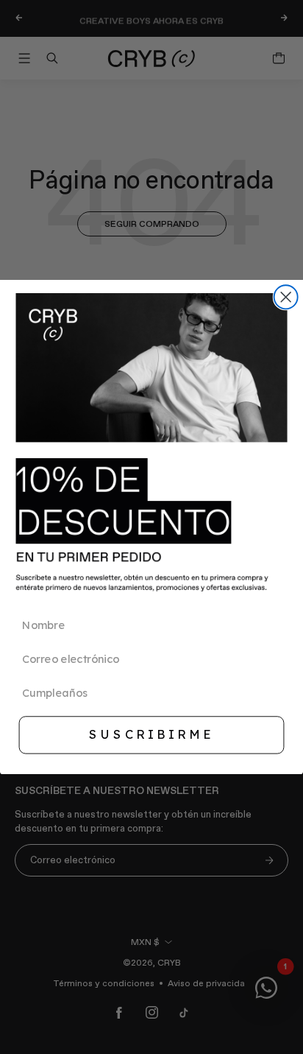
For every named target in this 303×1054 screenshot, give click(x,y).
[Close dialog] (286, 297)
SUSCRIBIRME (151, 734)
